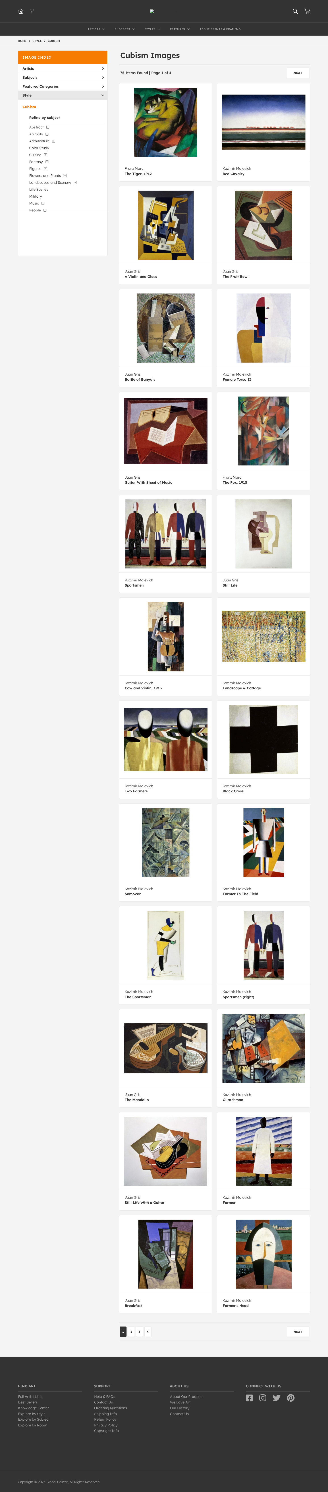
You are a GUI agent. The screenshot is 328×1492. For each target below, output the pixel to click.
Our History (179, 1408)
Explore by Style (32, 1413)
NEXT (298, 72)
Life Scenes (38, 189)
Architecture (39, 141)
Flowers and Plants (45, 175)
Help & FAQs (104, 1396)
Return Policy (105, 1419)
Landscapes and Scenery (50, 182)
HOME (22, 41)
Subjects (30, 77)
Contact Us (103, 1402)
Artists (28, 68)
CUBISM (54, 41)
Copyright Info (106, 1430)
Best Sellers (28, 1402)
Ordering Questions (110, 1408)
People (35, 210)
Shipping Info (105, 1413)
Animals (36, 134)
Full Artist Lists (30, 1396)
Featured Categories (41, 86)
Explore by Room (32, 1425)
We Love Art (180, 1402)
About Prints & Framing (220, 29)
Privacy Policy (106, 1425)
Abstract (36, 127)
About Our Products (186, 1396)
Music (34, 203)
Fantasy (36, 161)
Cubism (29, 107)
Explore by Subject (34, 1419)
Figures (35, 168)
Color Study (39, 148)
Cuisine (35, 155)
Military (35, 196)
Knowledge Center (33, 1408)
